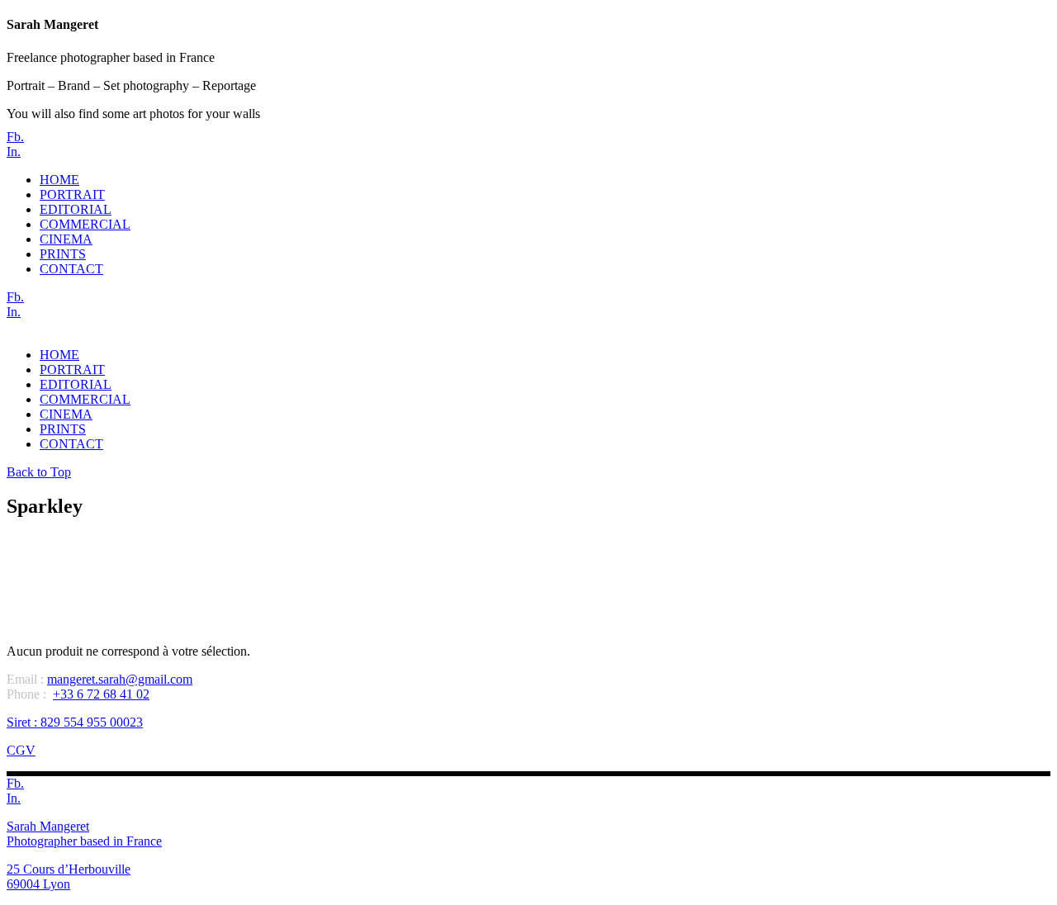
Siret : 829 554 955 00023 (75, 722)
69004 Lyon (38, 884)
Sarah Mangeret (48, 826)
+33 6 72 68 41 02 (101, 694)
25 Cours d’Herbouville (68, 869)
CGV (21, 750)
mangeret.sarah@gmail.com (119, 679)
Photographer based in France (84, 841)
